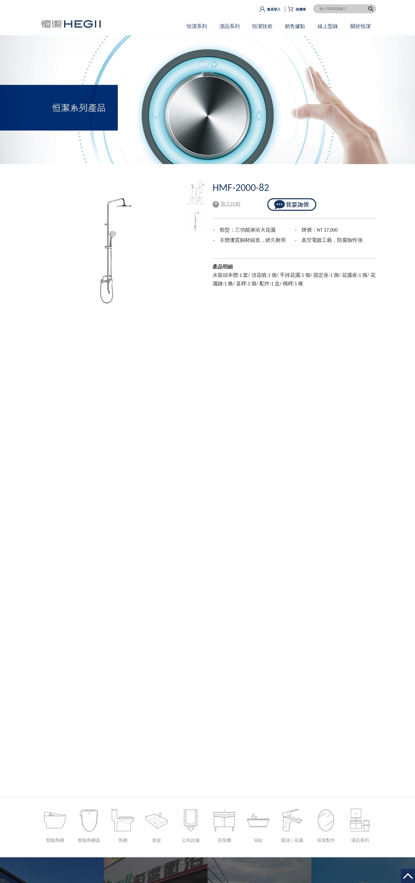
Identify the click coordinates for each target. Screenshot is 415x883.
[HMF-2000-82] (195, 204)
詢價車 (301, 9)
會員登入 (274, 9)
